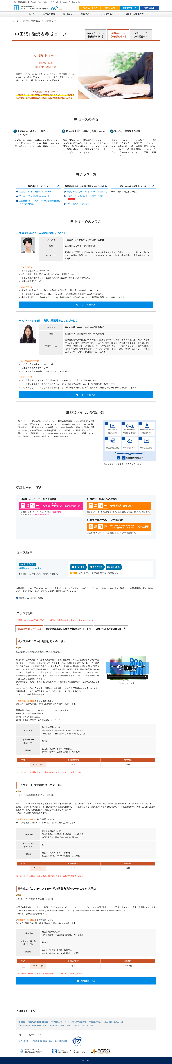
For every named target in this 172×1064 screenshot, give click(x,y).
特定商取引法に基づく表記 (42, 1041)
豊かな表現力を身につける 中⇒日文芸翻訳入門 (87, 192)
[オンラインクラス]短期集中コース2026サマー (99, 573)
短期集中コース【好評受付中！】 (118, 35)
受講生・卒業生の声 (134, 14)
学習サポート (87, 14)
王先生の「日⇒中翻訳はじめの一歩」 (35, 196)
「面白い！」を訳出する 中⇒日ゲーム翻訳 (85, 196)
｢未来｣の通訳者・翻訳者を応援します (32, 1025)
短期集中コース (129, 8)
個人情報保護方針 (61, 1041)
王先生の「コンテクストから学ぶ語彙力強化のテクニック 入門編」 (40, 202)
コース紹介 (68, 14)
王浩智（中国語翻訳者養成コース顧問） (35, 795)
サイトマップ (36, 1035)
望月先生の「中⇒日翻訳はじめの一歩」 (36, 192)
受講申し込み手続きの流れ (31, 598)
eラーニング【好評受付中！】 (141, 35)
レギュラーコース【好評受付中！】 (95, 35)
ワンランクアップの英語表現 (75, 1022)
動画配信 (22, 1022)
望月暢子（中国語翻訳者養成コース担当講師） (38, 651)
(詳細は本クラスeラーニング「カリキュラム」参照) (47, 710)
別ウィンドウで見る (127, 683)
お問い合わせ (149, 8)
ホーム (32, 14)
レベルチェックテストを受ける (85, 1025)
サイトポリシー (24, 1041)
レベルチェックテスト (89, 8)
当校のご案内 (49, 14)
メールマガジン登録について (59, 1025)
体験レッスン (110, 8)
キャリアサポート (109, 14)
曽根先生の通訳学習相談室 (38, 1022)
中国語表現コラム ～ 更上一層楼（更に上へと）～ (107, 1022)
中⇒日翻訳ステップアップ (78, 204)
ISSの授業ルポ (56, 1022)
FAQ (23, 1035)
